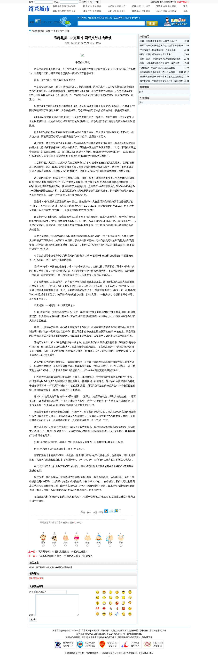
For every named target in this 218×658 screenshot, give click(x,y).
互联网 (159, 6)
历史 (110, 11)
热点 (119, 11)
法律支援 (105, 630)
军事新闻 (57, 31)
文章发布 (86, 630)
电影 (64, 11)
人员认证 (115, 630)
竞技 (143, 11)
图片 (85, 6)
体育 (85, 11)
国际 (64, 6)
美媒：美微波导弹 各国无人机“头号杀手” (158, 41)
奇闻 (99, 11)
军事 (73, 6)
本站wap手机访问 (158, 630)
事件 (99, 6)
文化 (94, 6)
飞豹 (101, 459)
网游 (134, 11)
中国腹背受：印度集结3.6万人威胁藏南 (158, 50)
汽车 (165, 11)
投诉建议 (124, 630)
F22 (62, 286)
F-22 (60, 305)
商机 (185, 11)
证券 (134, 6)
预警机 (121, 381)
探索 (94, 11)
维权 (110, 6)
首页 (55, 6)
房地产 (159, 11)
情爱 (174, 11)
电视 (69, 11)
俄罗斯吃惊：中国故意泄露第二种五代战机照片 (63, 551)
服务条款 (66, 630)
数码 (174, 6)
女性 (90, 6)
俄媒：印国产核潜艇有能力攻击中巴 (156, 54)
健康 (148, 11)
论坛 (185, 6)
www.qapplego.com (96, 634)
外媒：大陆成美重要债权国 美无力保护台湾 (159, 63)
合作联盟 (134, 630)
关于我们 (56, 630)
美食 (60, 6)
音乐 (73, 11)
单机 (139, 11)
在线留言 (95, 630)
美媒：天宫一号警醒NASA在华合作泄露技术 (160, 59)
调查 (119, 6)
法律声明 (76, 630)
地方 (123, 6)
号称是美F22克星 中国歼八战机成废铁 (157, 68)
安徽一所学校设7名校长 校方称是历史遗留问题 (51, 567)
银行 (148, 6)
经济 (139, 6)
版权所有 (144, 630)
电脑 (165, 6)
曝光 (114, 6)
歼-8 (48, 69)
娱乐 (55, 11)
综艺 (60, 11)
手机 (170, 6)
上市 (143, 6)
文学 (90, 11)
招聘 (170, 11)
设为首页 (155, 2)
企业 (123, 11)
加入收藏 (164, 2)
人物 (114, 11)
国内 (69, 6)
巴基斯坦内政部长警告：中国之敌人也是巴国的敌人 (65, 556)
